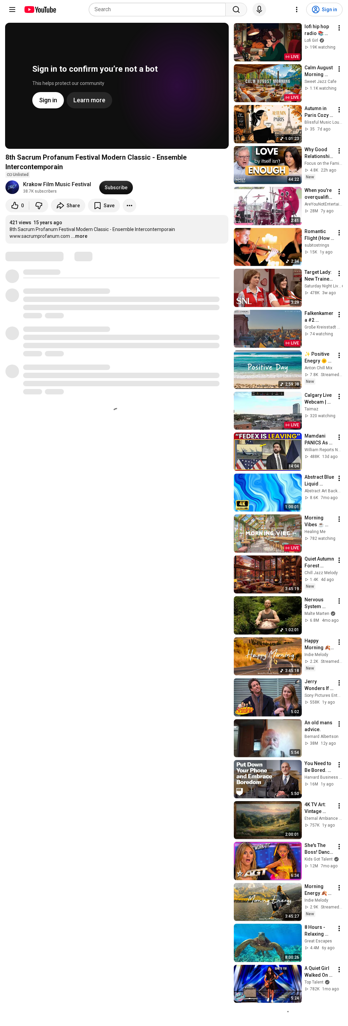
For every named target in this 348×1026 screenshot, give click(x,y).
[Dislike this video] (38, 205)
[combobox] (159, 9)
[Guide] (12, 9)
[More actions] (129, 205)
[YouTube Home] (40, 9)
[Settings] (297, 9)
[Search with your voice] (259, 9)
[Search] (236, 9)
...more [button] (79, 236)
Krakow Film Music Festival (57, 184)
